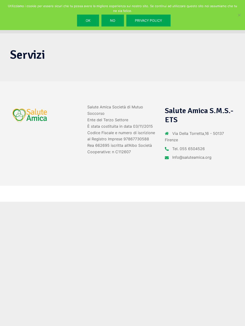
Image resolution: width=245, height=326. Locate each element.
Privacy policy (148, 20)
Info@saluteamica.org (192, 157)
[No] (239, 15)
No (112, 20)
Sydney (101, 193)
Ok (88, 20)
